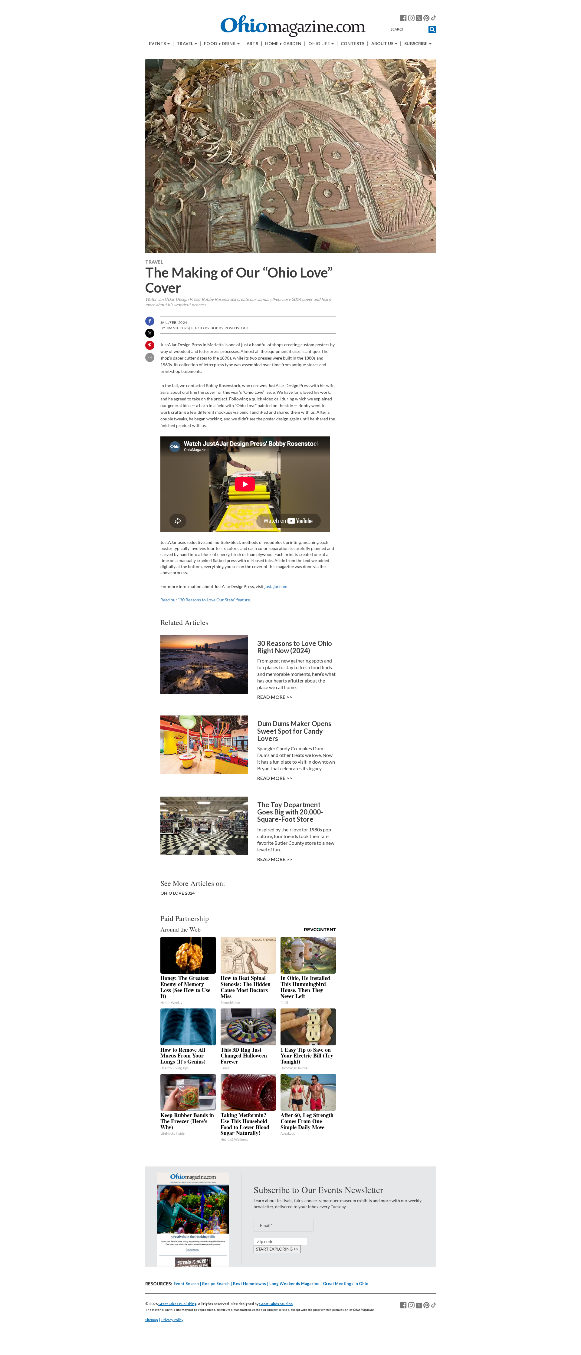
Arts (252, 43)
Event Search (186, 1283)
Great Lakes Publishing (177, 1303)
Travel (185, 43)
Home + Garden (283, 43)
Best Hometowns (249, 1283)
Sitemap (151, 1319)
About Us (382, 43)
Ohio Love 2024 (177, 893)
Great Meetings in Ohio (345, 1283)
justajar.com (275, 586)
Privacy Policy (172, 1319)
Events (158, 43)
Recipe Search (216, 1283)
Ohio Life (319, 43)
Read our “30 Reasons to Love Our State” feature (205, 599)
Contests (352, 43)
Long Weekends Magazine (294, 1283)
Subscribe (416, 43)
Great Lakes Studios (276, 1303)
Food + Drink (220, 43)
